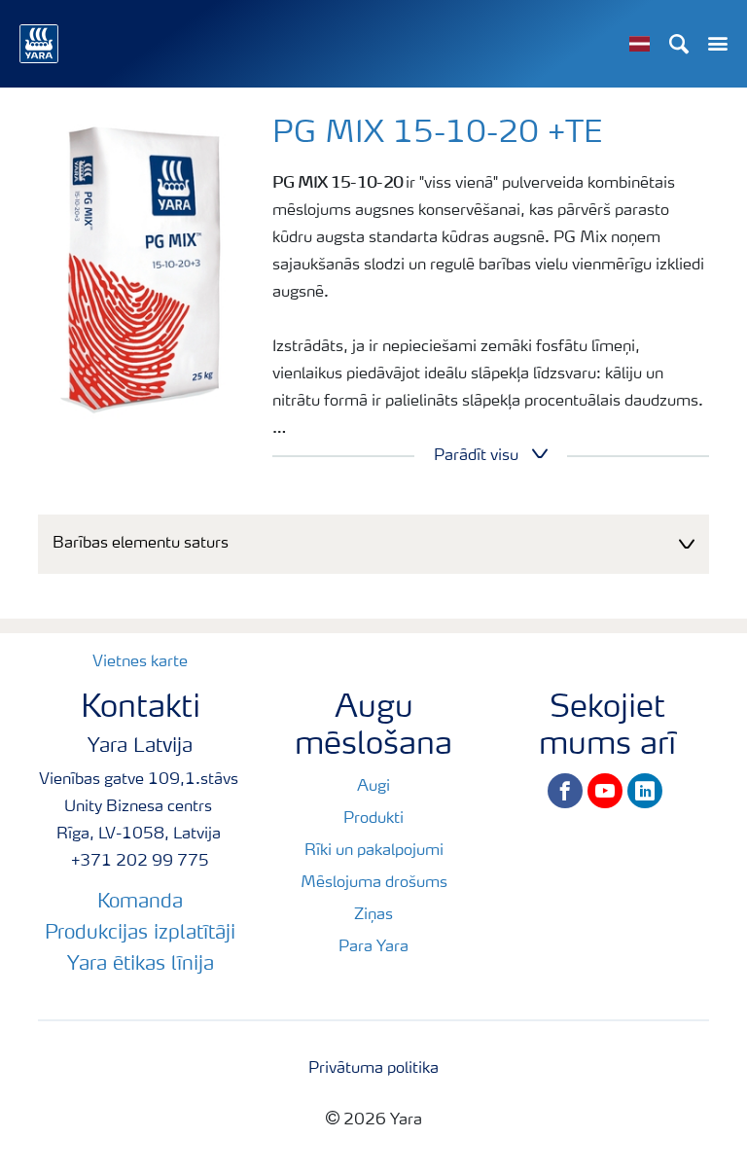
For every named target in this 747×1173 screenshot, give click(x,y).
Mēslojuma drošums (374, 883)
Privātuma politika (373, 1069)
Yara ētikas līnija (140, 965)
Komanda (140, 902)
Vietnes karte (140, 662)
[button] (373, 544)
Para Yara (373, 947)
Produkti (373, 819)
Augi (373, 787)
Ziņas (373, 915)
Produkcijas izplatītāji (140, 933)
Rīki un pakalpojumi (374, 851)
